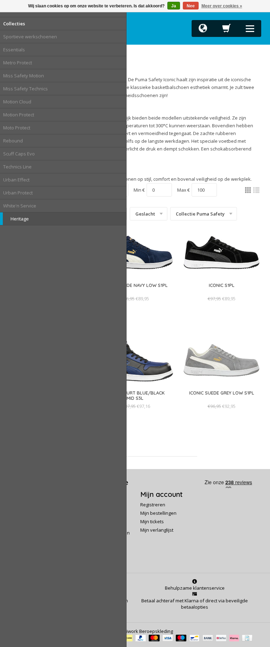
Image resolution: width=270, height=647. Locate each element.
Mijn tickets (152, 521)
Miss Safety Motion (23, 75)
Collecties (14, 23)
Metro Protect (17, 62)
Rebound (13, 140)
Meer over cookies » (221, 6)
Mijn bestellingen (158, 513)
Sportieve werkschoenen (30, 36)
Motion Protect (18, 114)
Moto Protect (16, 127)
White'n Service (19, 206)
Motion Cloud (17, 101)
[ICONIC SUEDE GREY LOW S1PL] (221, 400)
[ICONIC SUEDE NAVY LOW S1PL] (135, 292)
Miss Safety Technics (25, 88)
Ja (173, 6)
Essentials (14, 49)
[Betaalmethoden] (128, 637)
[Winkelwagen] (226, 30)
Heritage (20, 219)
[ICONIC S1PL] (221, 292)
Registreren (152, 504)
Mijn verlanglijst (156, 530)
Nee (191, 6)
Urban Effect (16, 180)
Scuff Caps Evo (19, 153)
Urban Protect (18, 193)
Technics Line (17, 167)
